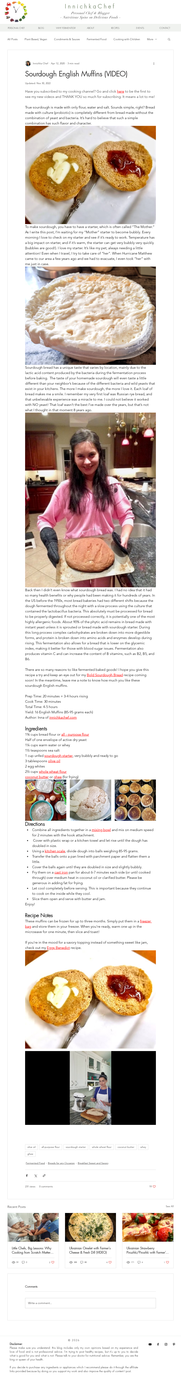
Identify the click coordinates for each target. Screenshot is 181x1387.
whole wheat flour (102, 1147)
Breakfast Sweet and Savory (93, 1163)
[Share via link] (44, 1175)
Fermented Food (96, 39)
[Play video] (90, 1088)
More (150, 39)
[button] (169, 39)
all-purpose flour (51, 1147)
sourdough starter (76, 1147)
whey (143, 1147)
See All (170, 1206)
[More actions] (154, 63)
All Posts (12, 39)
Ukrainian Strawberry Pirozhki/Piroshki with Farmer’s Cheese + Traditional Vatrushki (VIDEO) (147, 1250)
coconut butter (126, 1147)
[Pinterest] (174, 1344)
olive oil (31, 1147)
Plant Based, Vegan (36, 39)
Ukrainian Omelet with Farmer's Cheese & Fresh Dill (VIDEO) (90, 1250)
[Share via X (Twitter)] (35, 1175)
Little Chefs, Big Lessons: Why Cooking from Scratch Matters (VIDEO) (32, 1250)
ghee (30, 1153)
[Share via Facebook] (26, 1175)
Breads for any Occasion (61, 1163)
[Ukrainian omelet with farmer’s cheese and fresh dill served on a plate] (90, 1227)
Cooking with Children (126, 39)
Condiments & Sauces (67, 39)
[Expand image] (45, 800)
